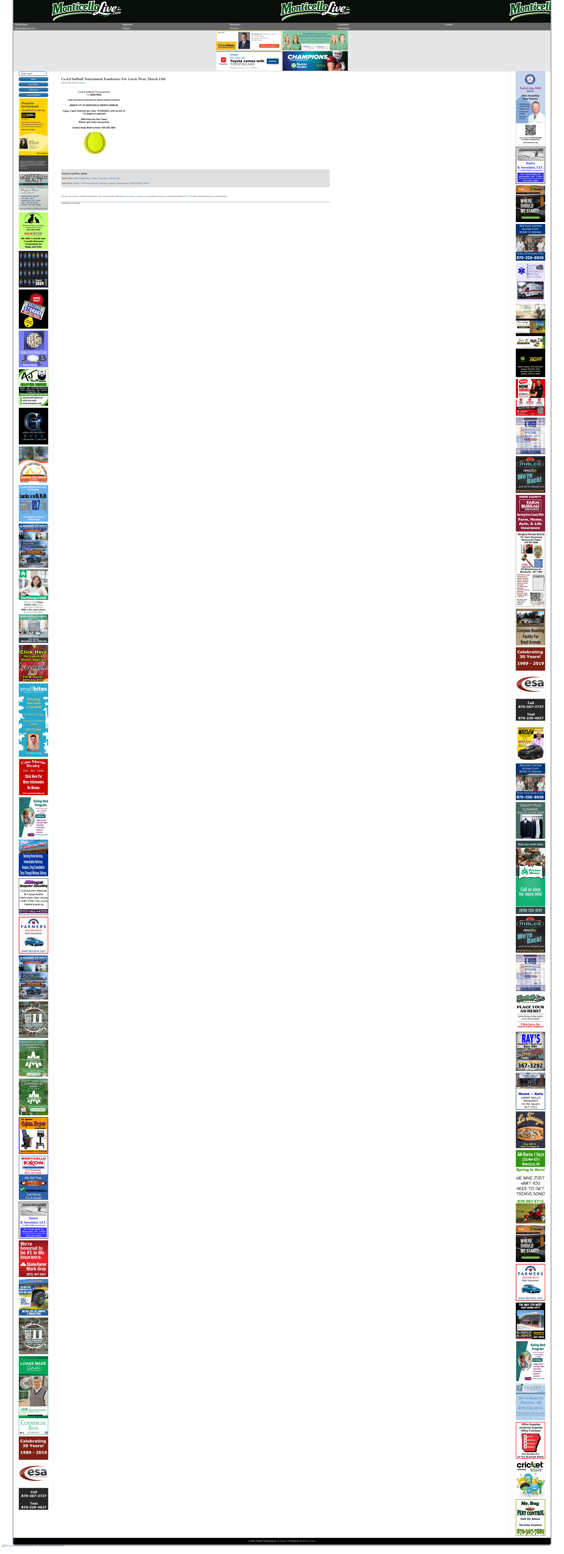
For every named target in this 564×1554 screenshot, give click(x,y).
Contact (449, 24)
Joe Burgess (282, 1541)
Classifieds (343, 24)
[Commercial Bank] (33, 1434)
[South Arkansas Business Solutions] (530, 1458)
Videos (126, 28)
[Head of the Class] (33, 287)
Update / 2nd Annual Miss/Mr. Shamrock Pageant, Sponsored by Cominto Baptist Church (111, 183)
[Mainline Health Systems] (315, 50)
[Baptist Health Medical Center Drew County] (315, 70)
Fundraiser (139, 196)
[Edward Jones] (249, 50)
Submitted (81, 83)
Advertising (343, 28)
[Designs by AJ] (33, 405)
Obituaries (235, 24)
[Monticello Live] (249, 70)
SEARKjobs (21, 24)
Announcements (129, 196)
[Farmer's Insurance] (33, 953)
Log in (313, 1541)
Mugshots (127, 24)
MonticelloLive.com (25, 28)
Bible (33, 79)
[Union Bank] (530, 454)
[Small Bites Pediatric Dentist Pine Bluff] (33, 756)
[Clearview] (33, 1153)
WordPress (304, 1541)
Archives (234, 28)
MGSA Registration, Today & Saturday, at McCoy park (97, 178)
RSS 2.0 (186, 196)
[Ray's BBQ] (530, 1070)
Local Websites (33, 95)
